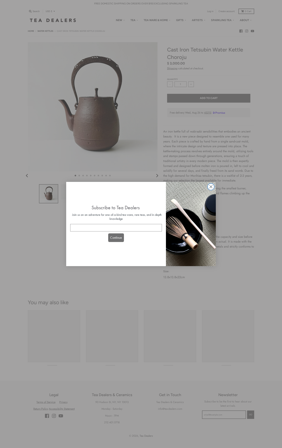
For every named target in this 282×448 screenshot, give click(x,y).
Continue (116, 237)
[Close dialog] (211, 186)
